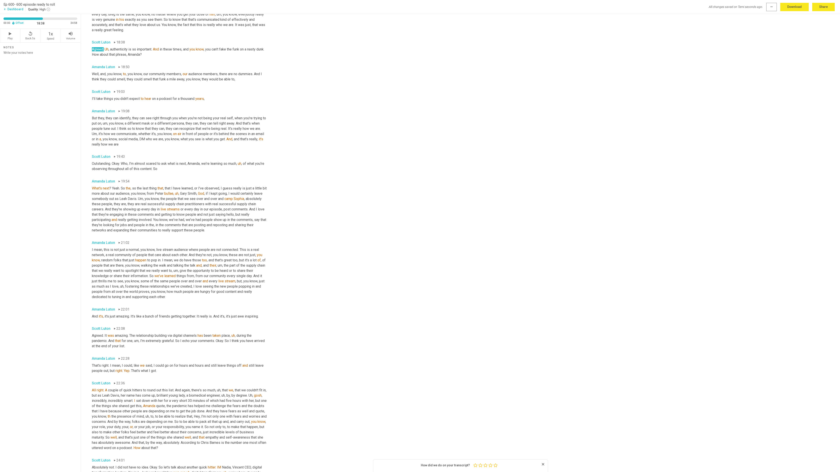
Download (794, 7)
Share (823, 7)
